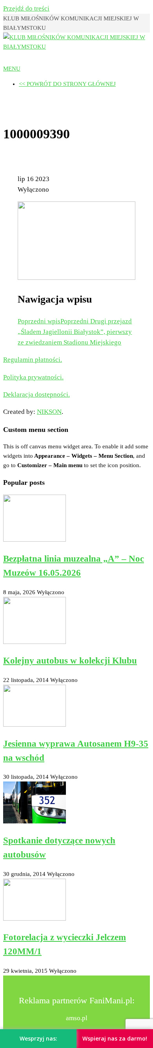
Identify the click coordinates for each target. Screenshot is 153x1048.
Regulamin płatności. (32, 359)
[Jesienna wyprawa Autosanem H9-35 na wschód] (34, 725)
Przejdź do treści (26, 8)
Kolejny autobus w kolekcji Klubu (70, 660)
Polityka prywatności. (33, 377)
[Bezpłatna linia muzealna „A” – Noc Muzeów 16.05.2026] (34, 540)
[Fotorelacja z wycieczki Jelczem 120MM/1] (34, 919)
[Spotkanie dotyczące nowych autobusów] (34, 821)
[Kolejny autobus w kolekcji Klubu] (34, 642)
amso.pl (76, 1018)
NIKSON (49, 411)
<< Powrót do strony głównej (67, 84)
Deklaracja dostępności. (36, 394)
